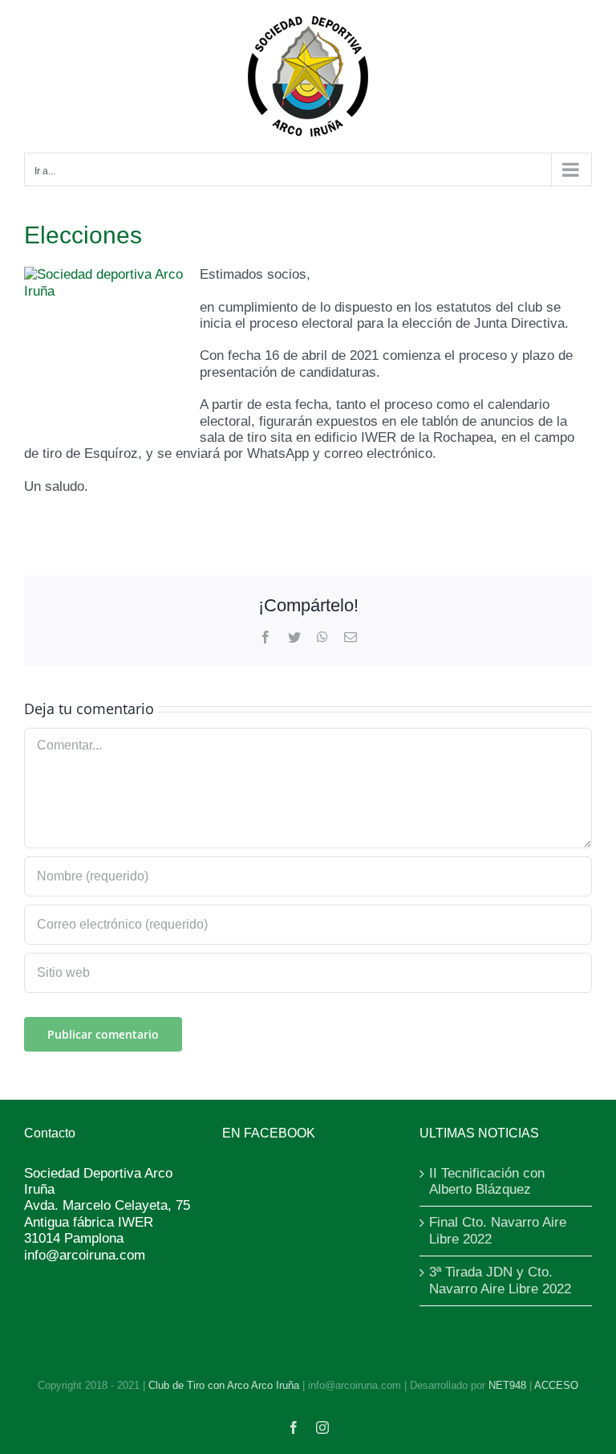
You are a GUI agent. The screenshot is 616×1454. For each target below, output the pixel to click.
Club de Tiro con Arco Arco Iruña (223, 1385)
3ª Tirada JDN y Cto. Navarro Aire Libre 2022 (500, 1280)
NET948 (507, 1385)
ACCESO (556, 1385)
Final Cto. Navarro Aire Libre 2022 (497, 1230)
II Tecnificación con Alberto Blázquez (487, 1181)
